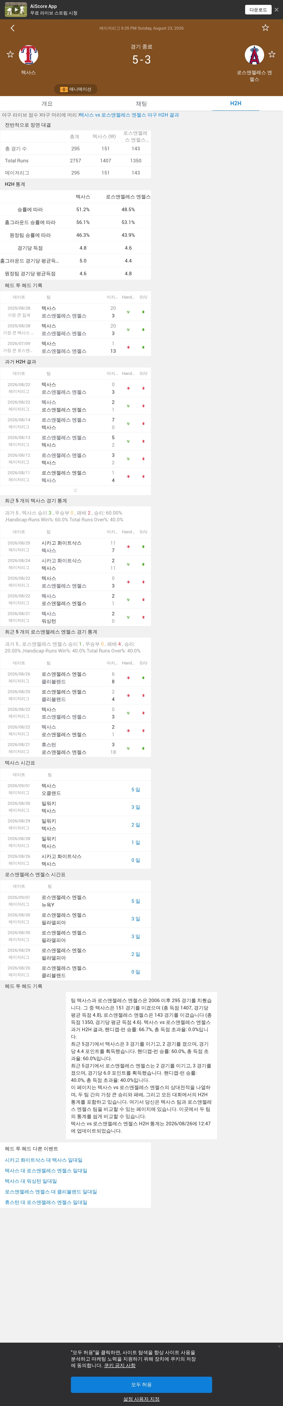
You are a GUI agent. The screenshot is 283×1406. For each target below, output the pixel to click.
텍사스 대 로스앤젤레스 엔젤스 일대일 (46, 1170)
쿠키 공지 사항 (120, 1365)
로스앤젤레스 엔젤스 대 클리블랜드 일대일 (51, 1191)
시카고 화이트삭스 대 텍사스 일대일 (44, 1160)
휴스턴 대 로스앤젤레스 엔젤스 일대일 (46, 1202)
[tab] (47, 103)
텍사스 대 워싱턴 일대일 (31, 1181)
